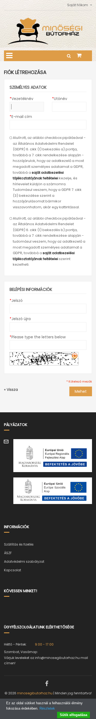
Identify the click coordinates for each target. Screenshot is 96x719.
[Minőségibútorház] (48, 20)
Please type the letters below (38, 337)
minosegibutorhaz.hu (35, 693)
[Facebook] (47, 684)
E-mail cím (21, 116)
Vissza (11, 389)
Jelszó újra (20, 318)
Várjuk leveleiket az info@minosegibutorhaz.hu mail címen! (46, 660)
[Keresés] (69, 55)
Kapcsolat (12, 570)
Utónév (59, 98)
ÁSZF (8, 553)
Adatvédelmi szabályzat (24, 561)
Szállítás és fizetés (19, 544)
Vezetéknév (21, 98)
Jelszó (16, 300)
